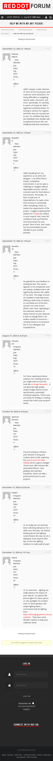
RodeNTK (15, 139)
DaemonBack (15, 55)
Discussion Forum (7, 30)
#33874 (48, 241)
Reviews (10, 755)
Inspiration (47, 755)
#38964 (48, 335)
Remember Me (25, 703)
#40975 (48, 487)
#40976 (48, 552)
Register (26, 709)
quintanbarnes (15, 418)
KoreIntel (15, 247)
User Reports (21, 757)
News (4, 755)
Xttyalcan (15, 342)
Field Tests (18, 755)
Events (39, 755)
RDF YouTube (32, 757)
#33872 (48, 48)
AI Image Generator (39, 384)
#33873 (48, 132)
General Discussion (25, 30)
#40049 (48, 411)
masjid (36, 213)
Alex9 (14, 557)
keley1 (15, 492)
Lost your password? (26, 706)
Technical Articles (29, 755)
